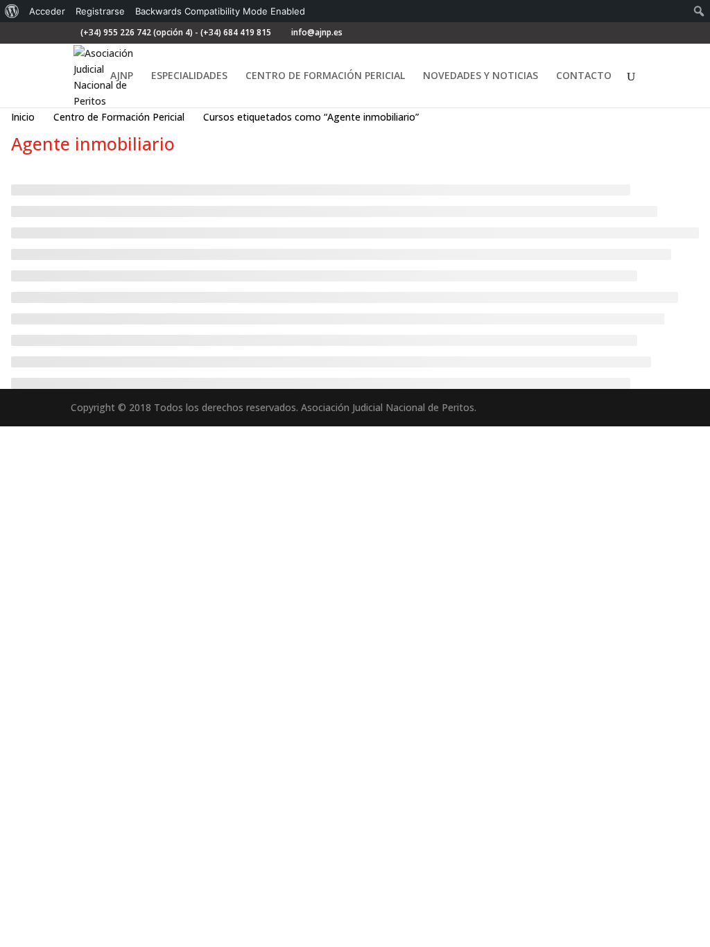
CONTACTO (584, 76)
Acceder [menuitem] (47, 11)
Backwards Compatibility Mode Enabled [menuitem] (220, 11)
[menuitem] (12, 11)
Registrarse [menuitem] (100, 11)
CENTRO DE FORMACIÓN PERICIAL (325, 76)
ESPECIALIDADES (189, 76)
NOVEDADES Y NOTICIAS (480, 76)
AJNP (121, 76)
